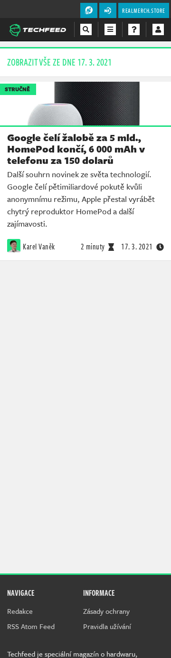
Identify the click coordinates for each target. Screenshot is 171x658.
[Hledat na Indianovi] (86, 29)
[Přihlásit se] (158, 29)
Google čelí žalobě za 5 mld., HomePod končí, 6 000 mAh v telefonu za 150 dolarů (76, 149)
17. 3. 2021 (137, 246)
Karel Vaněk (39, 246)
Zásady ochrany (106, 611)
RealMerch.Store (143, 10)
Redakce (20, 611)
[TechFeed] (37, 29)
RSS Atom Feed (31, 626)
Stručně (17, 89)
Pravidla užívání (107, 626)
